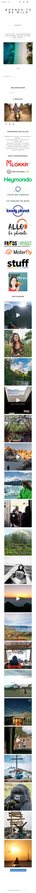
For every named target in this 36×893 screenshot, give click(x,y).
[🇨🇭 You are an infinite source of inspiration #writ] (18, 400)
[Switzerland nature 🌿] (18, 542)
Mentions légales (24, 890)
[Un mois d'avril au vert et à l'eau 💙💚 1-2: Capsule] (18, 372)
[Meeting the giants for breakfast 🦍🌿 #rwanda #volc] (18, 797)
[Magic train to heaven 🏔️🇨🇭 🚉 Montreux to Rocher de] (18, 655)
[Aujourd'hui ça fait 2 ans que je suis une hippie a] (18, 768)
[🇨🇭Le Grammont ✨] (18, 598)
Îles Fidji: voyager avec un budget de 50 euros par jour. (18, 35)
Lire (18, 68)
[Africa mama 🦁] (18, 740)
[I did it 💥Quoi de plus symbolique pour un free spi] (18, 825)
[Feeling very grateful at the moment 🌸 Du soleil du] (18, 343)
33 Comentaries (21, 39)
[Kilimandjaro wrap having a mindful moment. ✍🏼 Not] (18, 570)
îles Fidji (12, 76)
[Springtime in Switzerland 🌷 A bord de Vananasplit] (18, 627)
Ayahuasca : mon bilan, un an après (18, 143)
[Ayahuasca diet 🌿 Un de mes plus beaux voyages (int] (18, 428)
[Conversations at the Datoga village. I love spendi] (18, 513)
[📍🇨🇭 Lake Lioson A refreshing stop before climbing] (18, 315)
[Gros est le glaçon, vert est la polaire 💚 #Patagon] (18, 485)
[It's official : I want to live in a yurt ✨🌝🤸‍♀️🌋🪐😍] (18, 712)
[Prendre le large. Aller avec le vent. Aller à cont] (18, 853)
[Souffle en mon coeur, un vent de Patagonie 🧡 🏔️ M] (18, 457)
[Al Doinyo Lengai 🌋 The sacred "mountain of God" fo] (18, 683)
